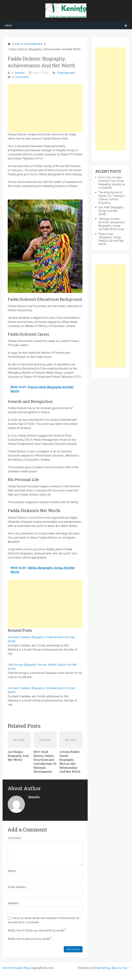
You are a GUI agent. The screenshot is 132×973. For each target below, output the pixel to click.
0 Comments (20, 77)
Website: (13, 903)
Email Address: (17, 887)
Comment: (14, 838)
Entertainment (66, 72)
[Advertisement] (45, 108)
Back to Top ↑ (120, 968)
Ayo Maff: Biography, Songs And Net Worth (111, 211)
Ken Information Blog (16, 968)
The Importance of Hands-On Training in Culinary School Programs (111, 197)
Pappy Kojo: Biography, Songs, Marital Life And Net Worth (111, 239)
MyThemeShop (101, 968)
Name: (12, 871)
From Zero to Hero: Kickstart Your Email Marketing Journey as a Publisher (111, 182)
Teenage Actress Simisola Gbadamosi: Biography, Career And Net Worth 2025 (111, 224)
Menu (8, 25)
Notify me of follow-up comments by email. (36, 930)
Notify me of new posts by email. (29, 938)
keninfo (20, 72)
